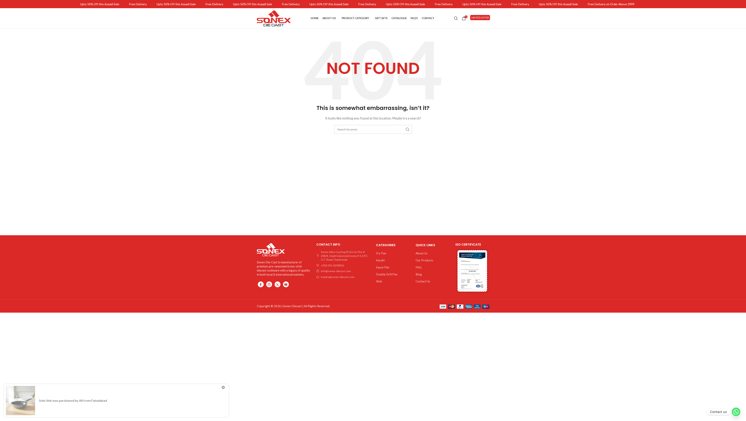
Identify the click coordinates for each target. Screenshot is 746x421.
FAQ (418, 267)
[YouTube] (286, 284)
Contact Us (423, 281)
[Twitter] (277, 284)
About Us (422, 253)
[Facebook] (261, 284)
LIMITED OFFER (480, 18)
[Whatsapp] (736, 412)
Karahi (380, 260)
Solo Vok (45, 400)
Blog (419, 274)
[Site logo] (274, 18)
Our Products (424, 260)
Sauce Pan (382, 267)
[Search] (456, 18)
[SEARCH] (407, 129)
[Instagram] (269, 284)
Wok (379, 281)
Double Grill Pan (386, 274)
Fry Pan (381, 253)
